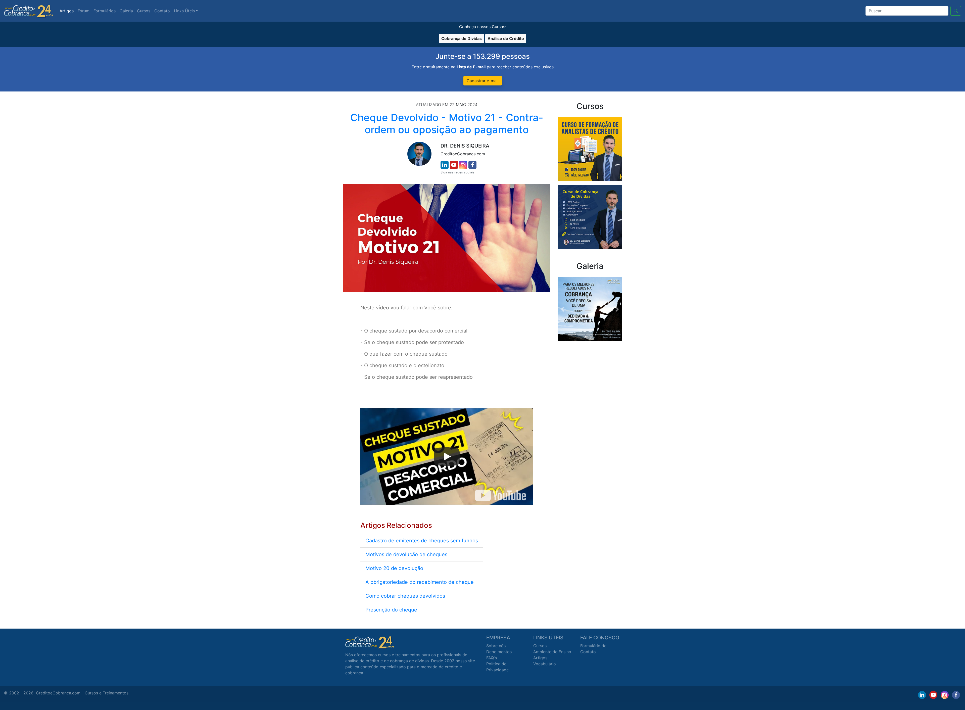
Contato (162, 10)
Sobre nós (496, 645)
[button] (562, 309)
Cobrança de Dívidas (461, 38)
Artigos (67, 10)
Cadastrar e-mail (483, 80)
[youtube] (454, 165)
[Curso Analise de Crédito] (590, 148)
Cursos (143, 10)
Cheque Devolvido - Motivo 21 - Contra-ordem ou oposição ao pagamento (446, 123)
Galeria (126, 10)
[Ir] (955, 11)
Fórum (83, 10)
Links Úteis (184, 10)
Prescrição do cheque (391, 610)
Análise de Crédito (506, 38)
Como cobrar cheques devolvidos (405, 596)
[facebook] (472, 165)
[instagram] (463, 165)
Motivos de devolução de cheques (406, 554)
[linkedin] (445, 165)
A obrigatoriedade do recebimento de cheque (419, 582)
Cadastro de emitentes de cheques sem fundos (421, 541)
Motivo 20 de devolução (394, 568)
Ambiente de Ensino (552, 651)
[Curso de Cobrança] (590, 216)
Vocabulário (544, 663)
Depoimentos (499, 651)
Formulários (104, 10)
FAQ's (491, 657)
